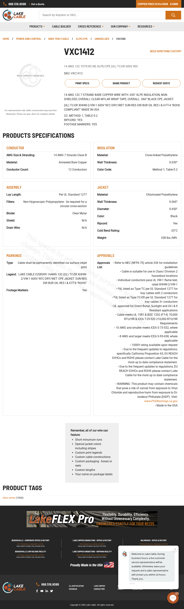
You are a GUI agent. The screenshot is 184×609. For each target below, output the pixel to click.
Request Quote (161, 83)
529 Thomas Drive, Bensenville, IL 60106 (30, 544)
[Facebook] (38, 591)
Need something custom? (165, 51)
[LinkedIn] (47, 591)
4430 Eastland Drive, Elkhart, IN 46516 (92, 544)
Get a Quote (36, 4)
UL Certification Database (76, 587)
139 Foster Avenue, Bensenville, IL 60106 (30, 555)
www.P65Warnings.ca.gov (161, 401)
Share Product (121, 83)
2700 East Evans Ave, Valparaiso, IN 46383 (153, 544)
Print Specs (82, 83)
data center (9, 497)
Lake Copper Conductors (99, 587)
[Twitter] (52, 591)
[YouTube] (42, 591)
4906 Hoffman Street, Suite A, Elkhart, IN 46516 (92, 555)
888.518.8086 (17, 4)
